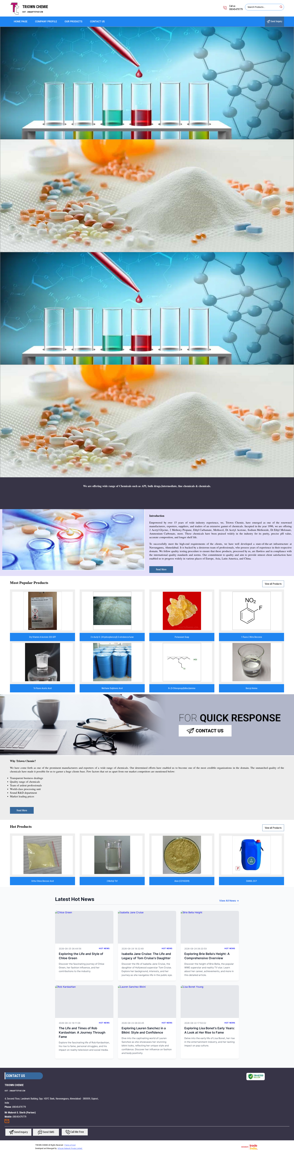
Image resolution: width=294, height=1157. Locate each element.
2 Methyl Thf (112, 881)
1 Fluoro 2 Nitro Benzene (251, 637)
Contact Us (97, 21)
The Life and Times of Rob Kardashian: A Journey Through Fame (82, 1032)
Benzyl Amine (251, 688)
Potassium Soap (182, 637)
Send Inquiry (276, 21)
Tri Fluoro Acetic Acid (42, 688)
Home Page (20, 21)
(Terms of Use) (70, 1145)
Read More (161, 569)
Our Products (73, 21)
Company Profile (46, 21)
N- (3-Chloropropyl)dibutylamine (181, 688)
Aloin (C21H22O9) (181, 881)
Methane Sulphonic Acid (112, 688)
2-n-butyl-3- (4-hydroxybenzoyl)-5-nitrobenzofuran (112, 637)
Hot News (104, 948)
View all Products (273, 583)
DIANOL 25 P (251, 881)
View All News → (229, 900)
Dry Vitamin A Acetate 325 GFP (42, 637)
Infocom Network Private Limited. (70, 1148)
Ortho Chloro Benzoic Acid (42, 881)
